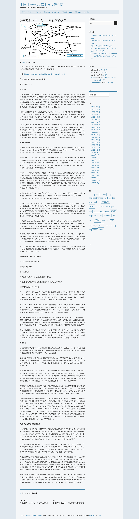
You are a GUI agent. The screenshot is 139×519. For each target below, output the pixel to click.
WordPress (92, 515)
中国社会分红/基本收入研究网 (41, 4)
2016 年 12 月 (95, 178)
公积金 (90, 198)
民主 (98, 211)
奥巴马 (99, 202)
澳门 (90, 215)
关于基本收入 (38, 12)
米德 (91, 220)
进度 (90, 229)
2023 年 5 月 (95, 147)
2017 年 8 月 (95, 165)
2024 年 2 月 (95, 135)
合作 (114, 198)
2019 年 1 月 (95, 155)
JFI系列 (24, 493)
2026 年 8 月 (95, 107)
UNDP (93, 195)
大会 (95, 202)
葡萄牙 (106, 226)
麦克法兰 (101, 229)
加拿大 (94, 198)
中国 (97, 195)
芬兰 (101, 225)
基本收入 (91, 202)
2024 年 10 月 (96, 119)
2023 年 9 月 (95, 137)
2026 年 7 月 (95, 109)
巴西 (113, 206)
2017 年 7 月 (95, 168)
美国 (97, 220)
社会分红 (107, 215)
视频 (114, 226)
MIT (90, 195)
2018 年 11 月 (95, 157)
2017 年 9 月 (95, 163)
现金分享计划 (95, 215)
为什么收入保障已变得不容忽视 (101, 46)
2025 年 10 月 (96, 117)
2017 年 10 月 (95, 160)
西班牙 (110, 226)
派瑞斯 (113, 211)
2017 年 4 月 (95, 173)
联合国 (108, 220)
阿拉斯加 (95, 229)
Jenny (99, 515)
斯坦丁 (95, 211)
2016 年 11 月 (95, 180)
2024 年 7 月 (95, 127)
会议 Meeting (55, 12)
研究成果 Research (67, 12)
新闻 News (47, 12)
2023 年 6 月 (95, 145)
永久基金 (102, 211)
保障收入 (112, 195)
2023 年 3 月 (95, 150)
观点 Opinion (78, 12)
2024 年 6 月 (95, 130)
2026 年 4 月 (95, 114)
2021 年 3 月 (95, 152)
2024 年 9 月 (95, 122)
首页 (23, 12)
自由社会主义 (93, 226)
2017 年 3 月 (95, 175)
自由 (112, 220)
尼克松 (102, 206)
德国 (90, 211)
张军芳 (93, 77)
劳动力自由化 (100, 198)
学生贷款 (105, 201)
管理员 (23, 62)
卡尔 (105, 198)
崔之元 (108, 206)
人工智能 (103, 195)
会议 (108, 195)
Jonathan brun (96, 83)
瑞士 (101, 215)
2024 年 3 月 (95, 132)
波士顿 (107, 211)
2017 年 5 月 (95, 170)
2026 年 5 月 (95, 112)
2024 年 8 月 (95, 125)
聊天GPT (103, 220)
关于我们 (29, 12)
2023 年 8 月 (95, 140)
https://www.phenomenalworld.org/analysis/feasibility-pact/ (44, 74)
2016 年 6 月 (95, 183)
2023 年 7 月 (95, 142)
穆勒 (114, 215)
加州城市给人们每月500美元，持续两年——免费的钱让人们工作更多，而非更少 (104, 56)
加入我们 (86, 12)
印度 (110, 198)
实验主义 (98, 206)
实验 (92, 206)
